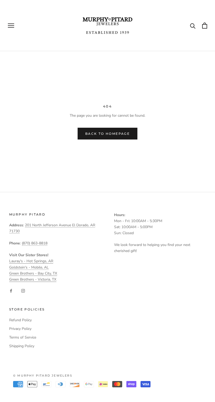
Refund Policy (20, 320)
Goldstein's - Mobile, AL (29, 267)
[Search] (193, 25)
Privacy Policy (20, 328)
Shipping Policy (21, 346)
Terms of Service (22, 337)
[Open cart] (204, 26)
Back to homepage (107, 134)
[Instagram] (23, 291)
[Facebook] (11, 291)
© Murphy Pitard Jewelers (42, 375)
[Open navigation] (11, 25)
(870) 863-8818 (34, 243)
